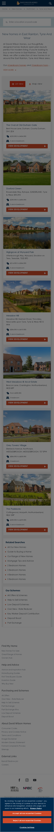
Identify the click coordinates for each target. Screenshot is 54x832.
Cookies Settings (27, 827)
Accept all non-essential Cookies (27, 813)
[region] (27, 814)
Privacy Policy (36, 808)
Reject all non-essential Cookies (27, 820)
